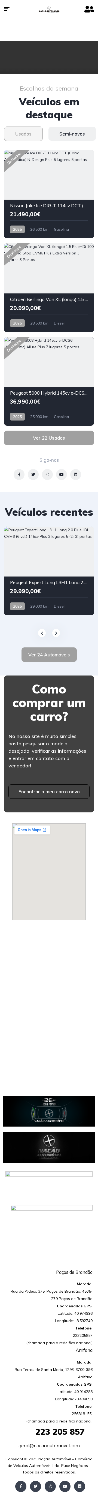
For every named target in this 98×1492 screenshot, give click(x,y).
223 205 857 (49, 1432)
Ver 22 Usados (49, 438)
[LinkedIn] (79, 1486)
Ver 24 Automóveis (49, 655)
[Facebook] (20, 1486)
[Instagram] (50, 1486)
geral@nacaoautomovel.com (49, 1445)
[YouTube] (65, 1486)
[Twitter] (35, 1486)
